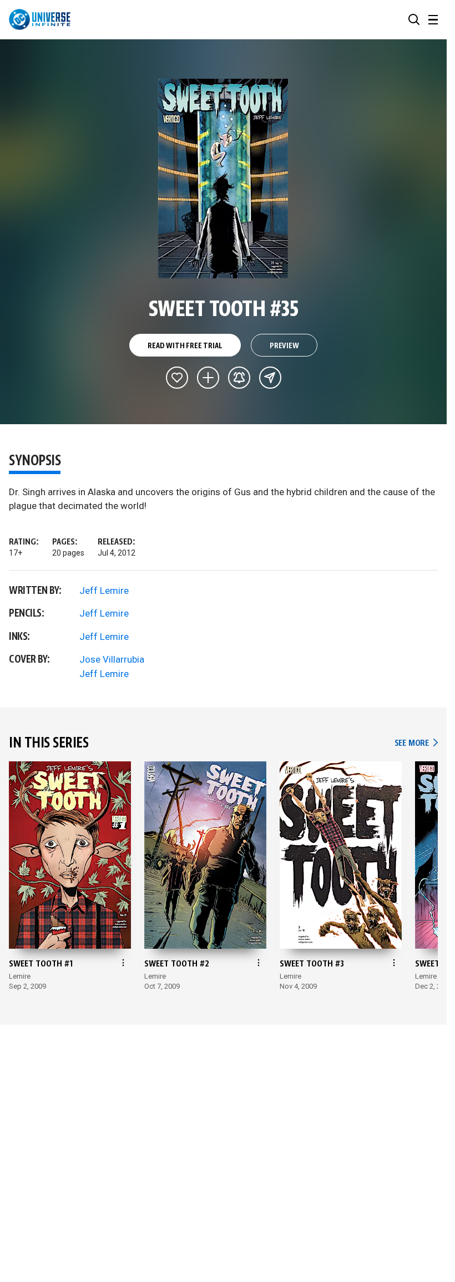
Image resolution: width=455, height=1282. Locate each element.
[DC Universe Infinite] (39, 19)
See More (416, 743)
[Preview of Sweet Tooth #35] (223, 178)
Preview (284, 346)
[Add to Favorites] (177, 378)
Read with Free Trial (185, 346)
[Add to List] (208, 378)
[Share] (270, 378)
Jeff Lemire (104, 590)
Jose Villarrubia (111, 659)
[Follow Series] (239, 378)
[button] (414, 19)
